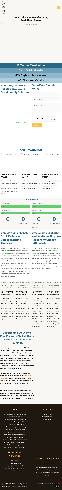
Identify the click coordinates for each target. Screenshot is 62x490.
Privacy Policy (47, 414)
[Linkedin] (20, 452)
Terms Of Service (47, 416)
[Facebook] (9, 452)
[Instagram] (17, 452)
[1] (57, 486)
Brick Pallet (14, 460)
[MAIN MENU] (58, 7)
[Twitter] (13, 452)
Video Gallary (47, 419)
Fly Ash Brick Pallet (15, 463)
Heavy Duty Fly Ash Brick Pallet (14, 466)
